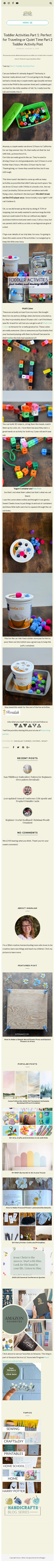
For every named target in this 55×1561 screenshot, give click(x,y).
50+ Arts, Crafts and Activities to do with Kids (28, 1138)
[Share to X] (18, 747)
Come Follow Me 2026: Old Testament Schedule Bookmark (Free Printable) (28, 1102)
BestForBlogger (40, 1558)
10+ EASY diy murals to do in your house (28, 1173)
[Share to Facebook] (13, 747)
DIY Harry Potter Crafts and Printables (28, 1243)
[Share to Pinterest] (23, 747)
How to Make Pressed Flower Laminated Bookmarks (28, 1208)
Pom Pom (37, 488)
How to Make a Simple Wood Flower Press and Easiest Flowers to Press (27, 1040)
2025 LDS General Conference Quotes (28, 1277)
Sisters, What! (21, 1558)
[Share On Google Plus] (28, 747)
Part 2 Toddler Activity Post (21, 66)
